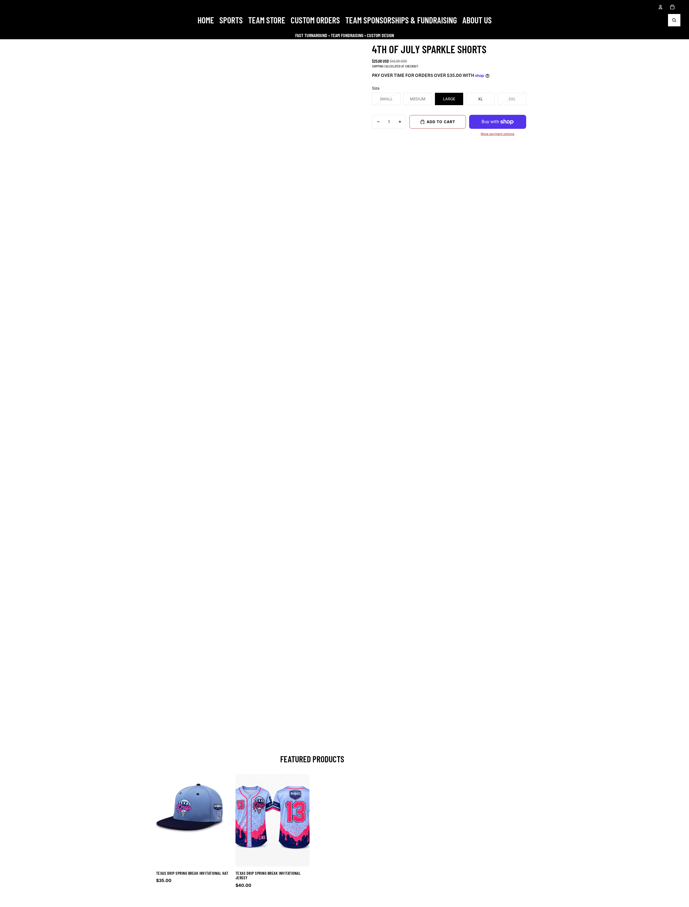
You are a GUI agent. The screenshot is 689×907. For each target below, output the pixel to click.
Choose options (193, 901)
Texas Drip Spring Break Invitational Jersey (268, 875)
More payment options (497, 134)
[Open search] (674, 20)
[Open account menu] (660, 7)
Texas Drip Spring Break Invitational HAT (192, 873)
